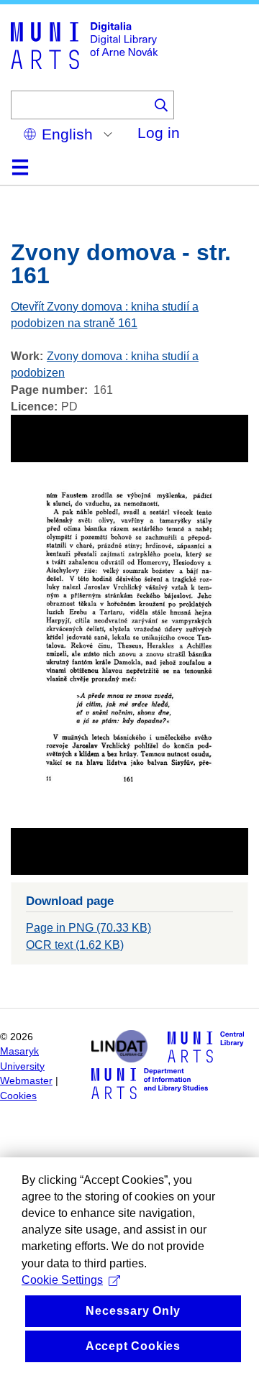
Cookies (18, 1095)
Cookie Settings (62, 1280)
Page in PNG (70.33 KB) (88, 928)
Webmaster (26, 1080)
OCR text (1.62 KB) (75, 945)
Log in (158, 132)
